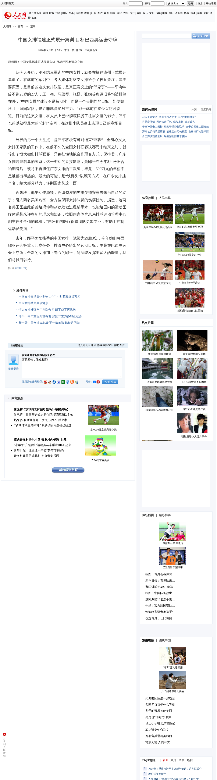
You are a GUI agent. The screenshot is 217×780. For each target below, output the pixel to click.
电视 (164, 13)
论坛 (93, 345)
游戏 (199, 13)
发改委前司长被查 (177, 131)
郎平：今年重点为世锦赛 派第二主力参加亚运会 (50, 316)
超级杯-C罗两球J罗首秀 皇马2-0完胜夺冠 (41, 409)
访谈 (192, 13)
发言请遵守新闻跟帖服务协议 (38, 355)
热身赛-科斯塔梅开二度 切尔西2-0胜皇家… (42, 420)
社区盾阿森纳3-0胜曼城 (190, 310)
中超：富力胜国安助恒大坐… (164, 605)
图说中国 (165, 640)
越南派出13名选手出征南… (163, 599)
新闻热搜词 (149, 109)
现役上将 (178, 121)
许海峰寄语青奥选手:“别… (162, 612)
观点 (106, 13)
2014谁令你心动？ (157, 729)
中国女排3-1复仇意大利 (158, 283)
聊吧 (116, 345)
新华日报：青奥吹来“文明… (163, 580)
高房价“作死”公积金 (158, 717)
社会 (93, 13)
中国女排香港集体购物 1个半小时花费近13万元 (49, 296)
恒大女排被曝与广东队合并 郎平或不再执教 (47, 309)
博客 (186, 13)
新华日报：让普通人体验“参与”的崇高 (39, 450)
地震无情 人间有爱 (157, 742)
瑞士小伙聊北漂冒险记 (160, 723)
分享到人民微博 (4, 747)
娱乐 (145, 13)
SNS (110, 345)
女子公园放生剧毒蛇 (197, 126)
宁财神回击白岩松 (152, 126)
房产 (132, 13)
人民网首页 (7, 3)
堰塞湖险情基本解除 (175, 136)
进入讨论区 (84, 345)
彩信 (206, 13)
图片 (100, 13)
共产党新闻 (35, 13)
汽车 (125, 13)
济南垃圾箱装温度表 (153, 131)
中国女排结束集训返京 (33, 303)
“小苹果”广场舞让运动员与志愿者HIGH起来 (42, 445)
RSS (34, 17)
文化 (151, 13)
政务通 (179, 13)
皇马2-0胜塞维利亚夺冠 (103, 429)
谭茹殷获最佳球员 (173, 543)
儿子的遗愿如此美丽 (172, 691)
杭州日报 (77, 50)
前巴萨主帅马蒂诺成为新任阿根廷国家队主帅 (43, 414)
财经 (119, 13)
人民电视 (165, 198)
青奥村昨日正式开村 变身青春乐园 (36, 455)
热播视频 (148, 640)
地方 (112, 13)
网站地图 (211, 3)
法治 (58, 13)
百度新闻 (206, 109)
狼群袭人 (190, 121)
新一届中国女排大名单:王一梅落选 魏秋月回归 (49, 322)
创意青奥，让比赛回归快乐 (163, 618)
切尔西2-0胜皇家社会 (190, 254)
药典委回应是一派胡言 (160, 698)
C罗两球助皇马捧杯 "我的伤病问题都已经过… (44, 425)
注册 (200, 3)
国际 (64, 13)
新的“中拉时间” (187, 117)
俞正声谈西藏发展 (152, 136)
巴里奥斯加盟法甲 (173, 567)
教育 (86, 13)
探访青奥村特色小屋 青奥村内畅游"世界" (41, 439)
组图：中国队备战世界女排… (164, 593)
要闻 (45, 13)
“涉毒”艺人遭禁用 (173, 667)
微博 (105, 345)
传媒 (158, 13)
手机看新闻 (91, 50)
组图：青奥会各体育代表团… (164, 574)
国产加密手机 (164, 121)
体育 (139, 13)
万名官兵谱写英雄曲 (158, 736)
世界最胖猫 (148, 121)
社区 (171, 13)
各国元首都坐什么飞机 (160, 704)
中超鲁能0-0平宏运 (189, 282)
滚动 (32, 26)
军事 (71, 13)
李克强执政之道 (168, 117)
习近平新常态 (149, 117)
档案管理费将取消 (174, 126)
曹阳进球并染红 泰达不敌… (163, 587)
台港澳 (79, 13)
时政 (51, 13)
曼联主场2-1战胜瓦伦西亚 (157, 227)
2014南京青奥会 (100, 460)
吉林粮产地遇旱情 (198, 131)
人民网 (7, 26)
